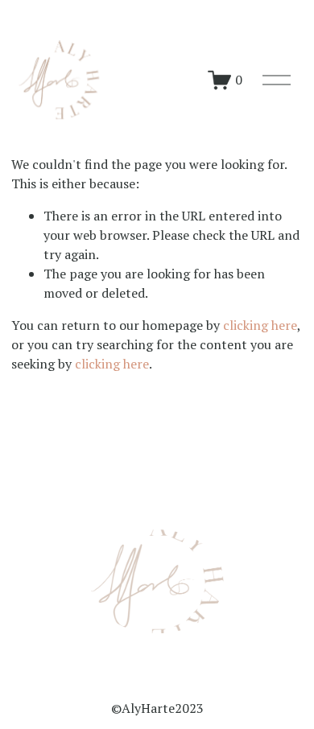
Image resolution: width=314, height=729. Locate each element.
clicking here (260, 325)
